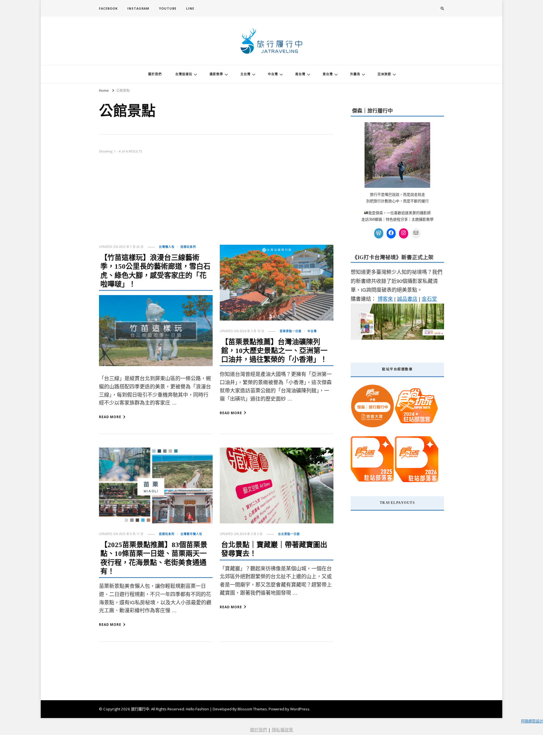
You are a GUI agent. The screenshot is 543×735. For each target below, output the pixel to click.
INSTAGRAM (138, 8)
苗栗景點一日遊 (290, 331)
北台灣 (245, 74)
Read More (110, 417)
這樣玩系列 (188, 247)
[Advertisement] (216, 202)
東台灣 (328, 74)
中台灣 (273, 74)
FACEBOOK (108, 8)
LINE (190, 8)
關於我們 (155, 74)
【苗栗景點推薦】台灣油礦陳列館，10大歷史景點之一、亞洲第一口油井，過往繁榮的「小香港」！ (274, 351)
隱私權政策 (282, 729)
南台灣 (300, 74)
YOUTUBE (167, 8)
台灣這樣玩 (183, 74)
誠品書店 (407, 299)
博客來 (385, 299)
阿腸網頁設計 (532, 721)
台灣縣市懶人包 (191, 534)
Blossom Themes (252, 709)
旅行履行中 (140, 709)
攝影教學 (216, 74)
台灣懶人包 (166, 247)
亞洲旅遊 (384, 74)
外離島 (355, 74)
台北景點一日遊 (289, 534)
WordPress (299, 709)
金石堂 (429, 299)
